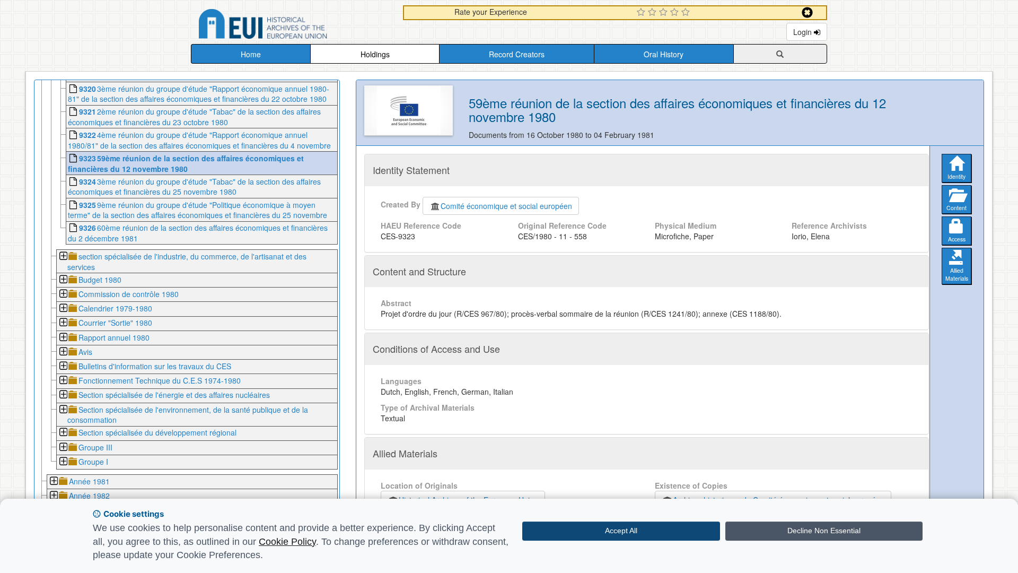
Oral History (663, 54)
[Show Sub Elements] (62, 257)
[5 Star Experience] (686, 12)
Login (803, 32)
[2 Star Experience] (653, 12)
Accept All (621, 530)
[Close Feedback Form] (807, 12)
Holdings (375, 54)
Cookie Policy (287, 541)
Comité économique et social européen (506, 206)
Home (251, 54)
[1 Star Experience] (642, 12)
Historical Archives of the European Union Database (293, 25)
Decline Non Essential (824, 530)
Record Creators (517, 54)
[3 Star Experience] (664, 12)
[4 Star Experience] (675, 12)
